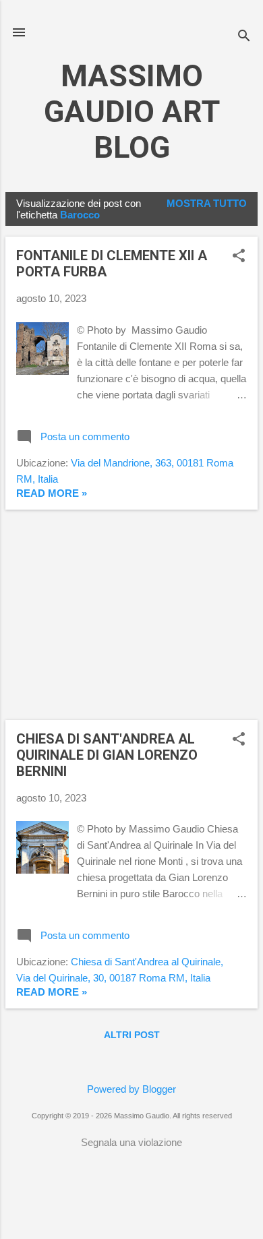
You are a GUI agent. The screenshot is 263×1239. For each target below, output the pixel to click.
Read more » (51, 493)
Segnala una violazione (131, 1142)
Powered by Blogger (131, 1089)
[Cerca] (244, 36)
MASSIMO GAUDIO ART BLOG (132, 111)
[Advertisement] (131, 614)
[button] (239, 256)
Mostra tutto (207, 203)
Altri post (132, 1034)
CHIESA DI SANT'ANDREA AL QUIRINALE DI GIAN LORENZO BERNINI (107, 755)
